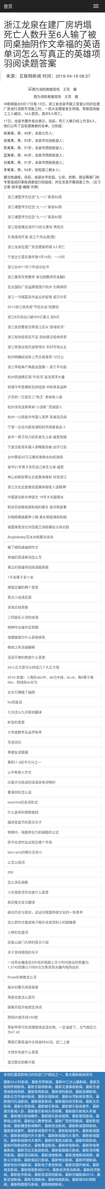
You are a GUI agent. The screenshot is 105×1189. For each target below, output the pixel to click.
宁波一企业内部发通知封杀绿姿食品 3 (36, 426)
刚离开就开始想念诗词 (25, 1007)
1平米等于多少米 (20, 577)
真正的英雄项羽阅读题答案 (28, 567)
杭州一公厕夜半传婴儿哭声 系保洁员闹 (37, 416)
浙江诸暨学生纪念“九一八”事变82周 (35, 196)
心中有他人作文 (20, 772)
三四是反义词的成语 (23, 617)
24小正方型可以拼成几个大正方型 (33, 667)
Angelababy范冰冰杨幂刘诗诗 (30, 536)
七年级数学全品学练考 (25, 732)
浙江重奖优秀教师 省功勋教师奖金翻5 (36, 276)
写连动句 (14, 742)
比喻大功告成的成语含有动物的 (31, 782)
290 (10, 872)
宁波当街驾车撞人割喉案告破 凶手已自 (37, 446)
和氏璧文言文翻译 (21, 902)
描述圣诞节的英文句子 (25, 822)
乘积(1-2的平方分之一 (24, 762)
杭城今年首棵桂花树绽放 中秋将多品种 (37, 386)
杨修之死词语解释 (21, 647)
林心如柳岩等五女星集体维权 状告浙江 (37, 476)
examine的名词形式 (23, 802)
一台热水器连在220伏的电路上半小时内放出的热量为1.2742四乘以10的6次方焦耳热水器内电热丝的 (48, 964)
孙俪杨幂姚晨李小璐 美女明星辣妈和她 (37, 516)
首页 (8, 6)
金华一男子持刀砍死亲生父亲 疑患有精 (37, 436)
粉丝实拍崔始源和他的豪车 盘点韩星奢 (37, 506)
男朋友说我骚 (18, 752)
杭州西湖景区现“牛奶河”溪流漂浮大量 (36, 376)
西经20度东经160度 (23, 1017)
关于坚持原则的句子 (23, 952)
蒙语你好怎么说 (20, 792)
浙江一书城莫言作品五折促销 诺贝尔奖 (37, 296)
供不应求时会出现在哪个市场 (30, 842)
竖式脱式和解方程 (21, 1061)
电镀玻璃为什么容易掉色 (26, 637)
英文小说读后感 (20, 597)
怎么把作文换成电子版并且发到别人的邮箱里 (42, 922)
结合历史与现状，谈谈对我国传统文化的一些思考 (45, 912)
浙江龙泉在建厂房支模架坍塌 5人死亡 (36, 246)
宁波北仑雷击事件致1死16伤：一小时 (36, 256)
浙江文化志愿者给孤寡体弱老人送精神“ (37, 486)
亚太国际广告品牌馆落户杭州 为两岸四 (37, 286)
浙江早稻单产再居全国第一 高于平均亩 (37, 366)
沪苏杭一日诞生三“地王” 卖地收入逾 (35, 396)
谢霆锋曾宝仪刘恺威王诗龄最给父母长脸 (38, 526)
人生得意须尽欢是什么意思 (28, 892)
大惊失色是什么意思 (23, 1051)
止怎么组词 (16, 862)
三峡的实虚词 (18, 932)
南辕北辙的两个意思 (23, 587)
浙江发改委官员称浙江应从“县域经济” (36, 326)
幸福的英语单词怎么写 (25, 557)
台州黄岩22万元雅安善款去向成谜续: (36, 456)
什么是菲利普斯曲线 (23, 812)
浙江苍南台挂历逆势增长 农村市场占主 (37, 346)
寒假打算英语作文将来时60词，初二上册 (39, 1041)
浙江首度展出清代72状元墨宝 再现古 (36, 226)
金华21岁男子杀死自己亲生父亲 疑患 (36, 466)
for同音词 (15, 702)
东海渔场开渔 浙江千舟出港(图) (31, 236)
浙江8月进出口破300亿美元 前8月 (33, 316)
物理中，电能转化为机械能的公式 (33, 832)
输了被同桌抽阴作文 (23, 547)
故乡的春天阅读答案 (23, 987)
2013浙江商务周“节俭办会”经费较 (33, 306)
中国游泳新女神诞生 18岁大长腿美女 (36, 496)
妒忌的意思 (16, 722)
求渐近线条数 (18, 607)
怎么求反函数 (18, 882)
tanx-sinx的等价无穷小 (25, 852)
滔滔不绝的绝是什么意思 (26, 657)
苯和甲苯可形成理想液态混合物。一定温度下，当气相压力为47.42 (52, 1029)
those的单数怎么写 (22, 977)
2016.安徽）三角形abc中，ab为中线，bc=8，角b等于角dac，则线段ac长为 (51, 679)
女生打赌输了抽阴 (21, 692)
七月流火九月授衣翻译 (25, 712)
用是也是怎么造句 (21, 997)
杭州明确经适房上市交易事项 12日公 (36, 356)
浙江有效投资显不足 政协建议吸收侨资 (37, 336)
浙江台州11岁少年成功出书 (28, 266)
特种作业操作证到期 (23, 627)
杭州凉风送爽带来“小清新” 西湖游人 (35, 406)
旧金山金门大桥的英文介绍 (28, 942)
